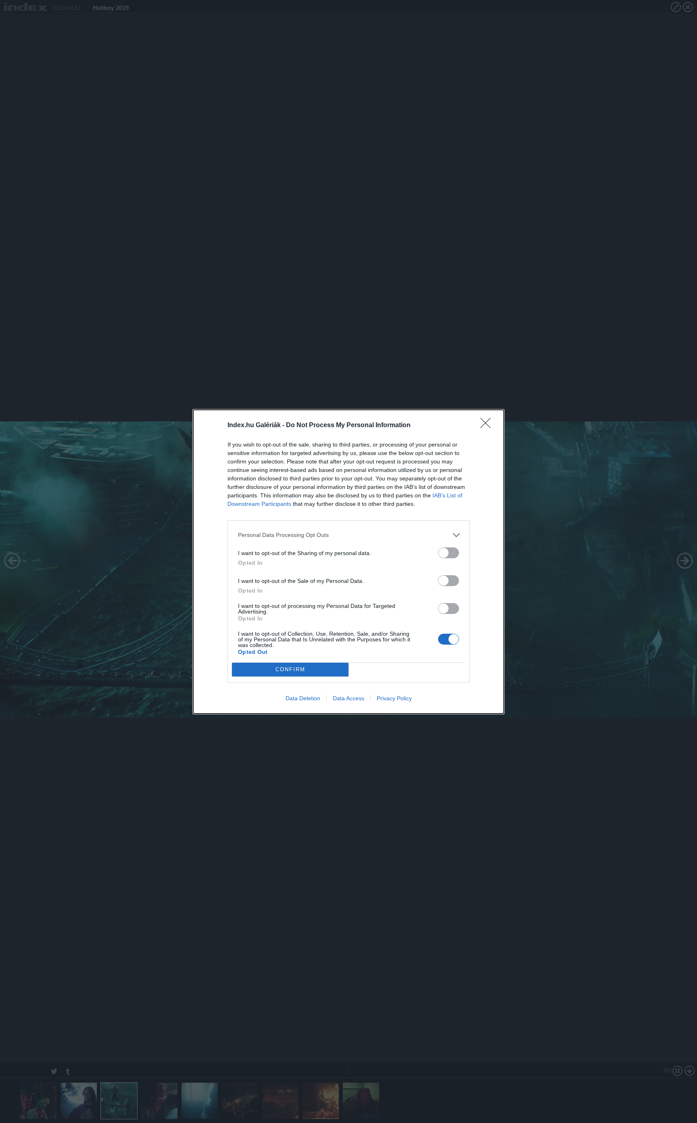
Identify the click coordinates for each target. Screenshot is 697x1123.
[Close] (488, 425)
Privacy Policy (394, 698)
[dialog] (348, 562)
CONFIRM (290, 669)
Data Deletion (303, 698)
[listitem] (348, 535)
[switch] (448, 552)
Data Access (348, 698)
